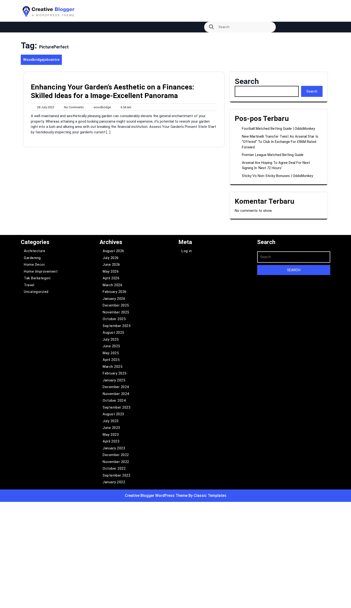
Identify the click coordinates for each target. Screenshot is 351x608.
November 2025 (116, 312)
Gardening (32, 258)
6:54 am (124, 107)
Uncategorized (36, 292)
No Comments (73, 107)
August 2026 (113, 251)
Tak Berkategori (37, 278)
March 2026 (112, 285)
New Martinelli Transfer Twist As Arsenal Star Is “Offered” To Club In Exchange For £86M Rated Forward (280, 141)
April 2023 (111, 441)
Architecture (34, 251)
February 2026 (115, 292)
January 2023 (114, 448)
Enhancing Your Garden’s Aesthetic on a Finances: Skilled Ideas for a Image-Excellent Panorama (112, 91)
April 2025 (111, 360)
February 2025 (115, 373)
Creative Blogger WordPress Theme (156, 495)
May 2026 (111, 271)
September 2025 (116, 326)
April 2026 (111, 278)
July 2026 (111, 258)
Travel (29, 285)
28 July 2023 (45, 107)
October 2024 (114, 400)
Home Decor (34, 264)
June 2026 (111, 264)
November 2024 (116, 394)
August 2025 (113, 332)
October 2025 (114, 319)
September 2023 (116, 407)
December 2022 (116, 455)
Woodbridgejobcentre (41, 59)
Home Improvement (41, 271)
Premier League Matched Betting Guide (272, 155)
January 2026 (114, 298)
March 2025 (112, 366)
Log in (186, 251)
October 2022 (114, 468)
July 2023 (111, 421)
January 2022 (114, 482)
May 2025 (111, 353)
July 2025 (111, 339)
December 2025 (116, 305)
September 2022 (116, 475)
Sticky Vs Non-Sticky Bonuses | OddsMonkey (277, 176)
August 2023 (113, 414)
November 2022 (116, 462)
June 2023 (111, 428)
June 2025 (111, 346)
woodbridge (101, 107)
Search (247, 81)
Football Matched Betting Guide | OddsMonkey (278, 128)
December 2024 (116, 387)
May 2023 (111, 434)
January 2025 (114, 380)
